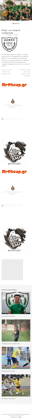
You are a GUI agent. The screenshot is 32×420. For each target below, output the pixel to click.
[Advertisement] (12, 269)
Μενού (16, 23)
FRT (20, 417)
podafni (9, 34)
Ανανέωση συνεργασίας (8, 316)
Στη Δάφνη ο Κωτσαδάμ (8, 371)
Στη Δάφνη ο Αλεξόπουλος (9, 398)
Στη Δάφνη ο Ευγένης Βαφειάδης (11, 343)
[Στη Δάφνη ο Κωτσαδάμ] (16, 368)
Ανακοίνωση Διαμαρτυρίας (7, 72)
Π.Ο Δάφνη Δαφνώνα (16, 6)
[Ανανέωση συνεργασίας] (16, 313)
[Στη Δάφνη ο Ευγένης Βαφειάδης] (16, 341)
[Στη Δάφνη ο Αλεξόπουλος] (16, 396)
